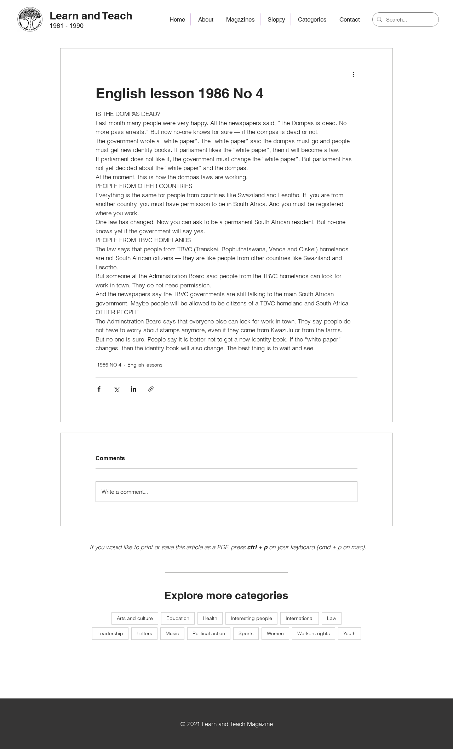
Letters (144, 633)
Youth (349, 633)
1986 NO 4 (109, 365)
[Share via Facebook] (99, 389)
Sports (246, 633)
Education (177, 618)
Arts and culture (135, 618)
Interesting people (251, 618)
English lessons (144, 365)
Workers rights (313, 633)
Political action (209, 633)
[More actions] (353, 74)
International (300, 618)
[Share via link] (151, 389)
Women (275, 633)
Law (331, 618)
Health (210, 618)
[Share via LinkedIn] (133, 389)
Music (172, 633)
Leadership (110, 633)
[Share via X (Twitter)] (116, 389)
